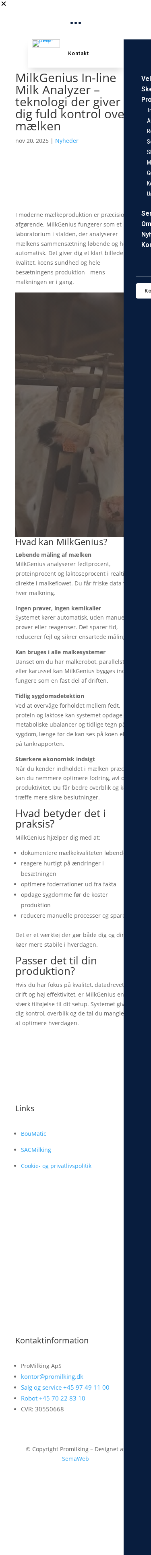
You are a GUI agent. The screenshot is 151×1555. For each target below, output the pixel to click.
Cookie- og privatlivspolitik (56, 1166)
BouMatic (33, 1133)
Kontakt (78, 53)
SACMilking (36, 1149)
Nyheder (67, 140)
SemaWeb (75, 1458)
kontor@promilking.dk (52, 1376)
